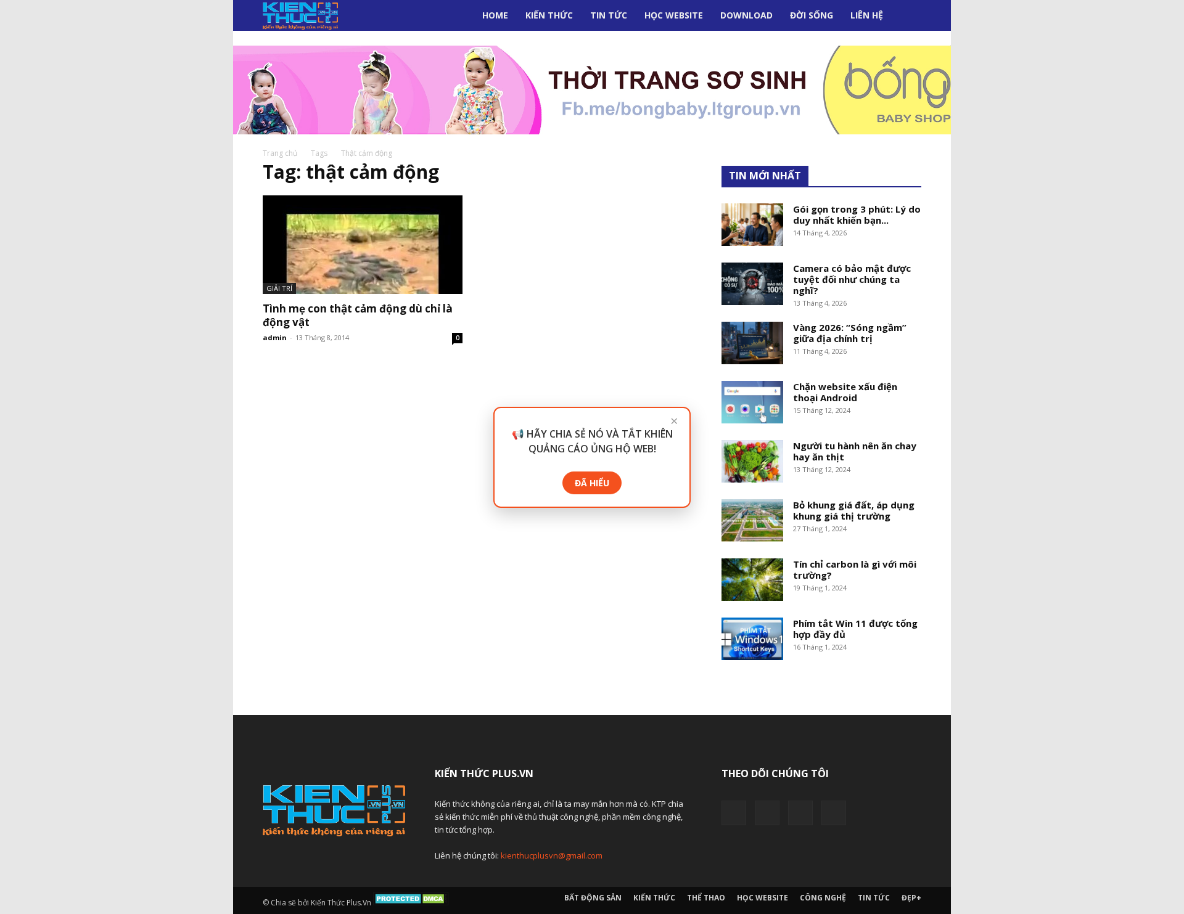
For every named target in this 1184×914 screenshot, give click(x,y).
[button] (906, 16)
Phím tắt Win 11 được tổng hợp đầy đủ (855, 628)
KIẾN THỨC (549, 15)
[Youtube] (833, 813)
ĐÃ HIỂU (592, 483)
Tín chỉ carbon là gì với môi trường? (854, 569)
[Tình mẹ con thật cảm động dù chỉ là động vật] (362, 244)
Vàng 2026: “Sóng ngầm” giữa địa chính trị (849, 333)
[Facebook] (734, 813)
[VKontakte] (800, 813)
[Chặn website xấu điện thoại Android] (752, 402)
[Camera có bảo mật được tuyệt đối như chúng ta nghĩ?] (752, 284)
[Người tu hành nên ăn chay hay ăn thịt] (752, 461)
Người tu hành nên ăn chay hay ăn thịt (854, 451)
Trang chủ (280, 153)
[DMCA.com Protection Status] (411, 902)
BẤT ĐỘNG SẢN (593, 897)
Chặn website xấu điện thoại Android (845, 392)
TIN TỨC (608, 15)
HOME (495, 15)
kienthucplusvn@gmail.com (551, 855)
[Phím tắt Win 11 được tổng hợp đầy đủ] (752, 639)
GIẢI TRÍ (279, 288)
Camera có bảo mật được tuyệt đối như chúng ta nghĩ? (852, 279)
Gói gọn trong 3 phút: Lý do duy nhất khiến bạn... (857, 214)
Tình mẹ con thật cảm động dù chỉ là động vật (358, 315)
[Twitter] (767, 813)
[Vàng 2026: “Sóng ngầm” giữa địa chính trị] (752, 343)
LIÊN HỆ (866, 15)
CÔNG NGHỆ (823, 897)
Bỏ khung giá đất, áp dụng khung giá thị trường (854, 510)
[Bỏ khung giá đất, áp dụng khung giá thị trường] (752, 520)
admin (275, 337)
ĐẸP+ (911, 897)
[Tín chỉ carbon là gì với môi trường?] (752, 579)
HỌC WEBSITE (673, 15)
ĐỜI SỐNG (811, 15)
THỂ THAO (706, 897)
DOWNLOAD (746, 15)
